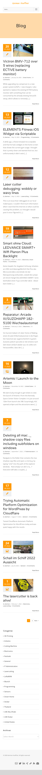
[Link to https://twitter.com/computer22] (20, 763)
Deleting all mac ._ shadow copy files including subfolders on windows (21, 441)
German (7, 77)
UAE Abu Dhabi (10, 712)
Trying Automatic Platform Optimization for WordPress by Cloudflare (20, 506)
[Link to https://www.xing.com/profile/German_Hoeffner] (27, 763)
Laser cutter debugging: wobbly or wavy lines (20, 188)
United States (29, 386)
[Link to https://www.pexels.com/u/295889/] (37, 763)
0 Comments (35, 137)
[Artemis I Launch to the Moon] (23, 367)
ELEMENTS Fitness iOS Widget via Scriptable (21, 131)
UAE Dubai (8, 717)
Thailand (7, 707)
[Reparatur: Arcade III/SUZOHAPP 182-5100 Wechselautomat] (23, 303)
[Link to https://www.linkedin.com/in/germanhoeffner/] (24, 763)
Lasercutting (25, 196)
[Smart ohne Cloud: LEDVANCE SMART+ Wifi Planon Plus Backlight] (23, 232)
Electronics (25, 260)
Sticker (6, 702)
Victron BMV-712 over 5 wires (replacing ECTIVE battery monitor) (20, 67)
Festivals (7, 656)
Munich (7, 681)
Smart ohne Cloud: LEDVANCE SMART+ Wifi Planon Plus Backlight (19, 249)
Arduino (7, 641)
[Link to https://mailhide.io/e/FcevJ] (16, 763)
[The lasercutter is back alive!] (23, 585)
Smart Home (27, 77)
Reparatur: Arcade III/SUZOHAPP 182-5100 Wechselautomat (20, 318)
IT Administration (29, 451)
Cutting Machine (10, 646)
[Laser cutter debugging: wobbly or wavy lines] (23, 173)
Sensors (7, 691)
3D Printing (8, 636)
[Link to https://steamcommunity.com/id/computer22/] (30, 763)
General (25, 517)
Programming (25, 137)
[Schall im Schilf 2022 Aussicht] (23, 547)
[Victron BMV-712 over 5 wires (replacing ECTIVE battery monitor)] (23, 50)
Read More (35, 104)
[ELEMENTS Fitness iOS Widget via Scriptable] (23, 118)
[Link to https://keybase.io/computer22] (34, 763)
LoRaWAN (8, 676)
